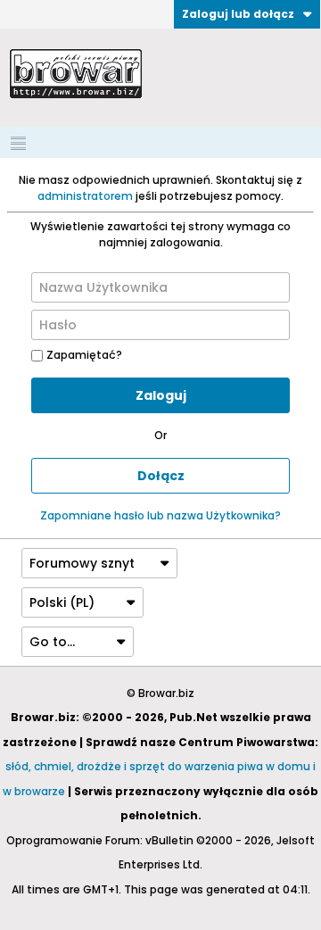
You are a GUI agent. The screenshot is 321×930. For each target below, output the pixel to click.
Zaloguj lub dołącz (238, 13)
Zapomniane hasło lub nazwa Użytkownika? (160, 515)
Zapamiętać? (84, 354)
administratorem (85, 195)
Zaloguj (161, 395)
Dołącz (161, 476)
